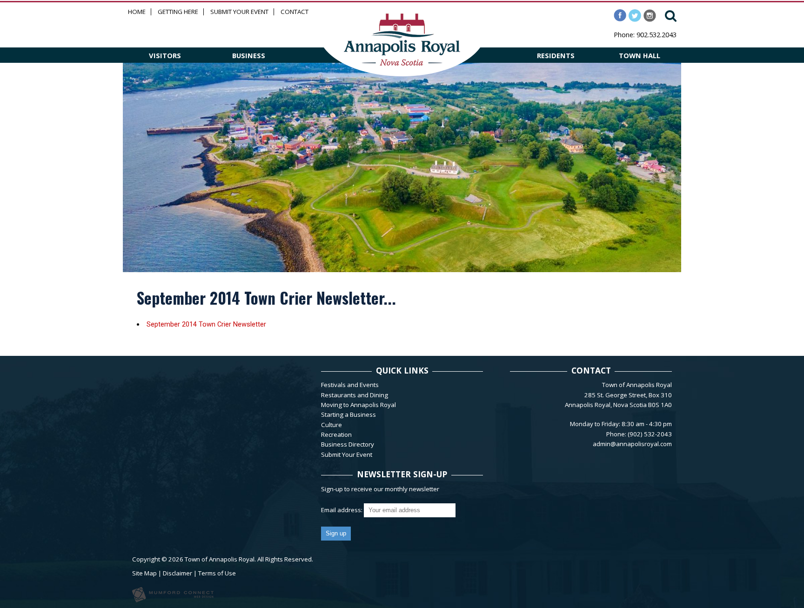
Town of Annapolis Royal (220, 559)
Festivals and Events (350, 385)
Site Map (144, 573)
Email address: (342, 510)
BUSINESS (248, 55)
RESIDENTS (556, 55)
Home (137, 12)
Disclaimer (177, 573)
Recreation (336, 434)
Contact (294, 12)
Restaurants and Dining (354, 395)
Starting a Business (348, 414)
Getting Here (178, 12)
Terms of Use (217, 573)
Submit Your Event (239, 12)
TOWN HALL (639, 55)
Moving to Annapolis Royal (358, 405)
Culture (331, 425)
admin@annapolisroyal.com (632, 444)
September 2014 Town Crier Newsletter (206, 324)
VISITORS (165, 55)
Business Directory (347, 444)
